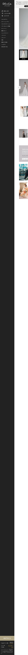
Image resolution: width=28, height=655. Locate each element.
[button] (19, 87)
